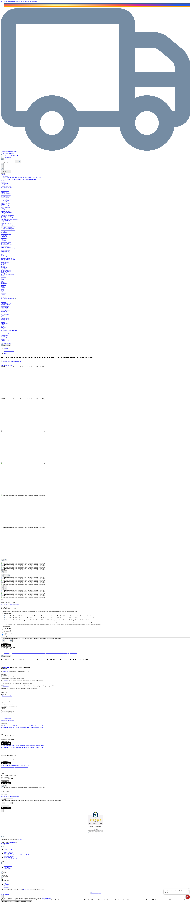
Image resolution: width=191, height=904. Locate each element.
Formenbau (6, 667)
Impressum (6, 887)
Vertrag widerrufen (5, 843)
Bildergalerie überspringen (7, 365)
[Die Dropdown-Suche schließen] (19, 161)
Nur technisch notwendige (6, 901)
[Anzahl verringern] (3, 640)
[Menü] (2, 159)
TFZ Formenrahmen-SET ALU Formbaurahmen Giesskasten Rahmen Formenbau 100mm (22, 727)
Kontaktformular (12, 842)
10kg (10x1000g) (8, 633)
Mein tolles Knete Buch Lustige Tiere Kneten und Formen (14, 767)
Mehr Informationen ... (47, 898)
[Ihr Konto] (2, 169)
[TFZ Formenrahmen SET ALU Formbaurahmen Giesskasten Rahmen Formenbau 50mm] (22, 745)
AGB (5, 883)
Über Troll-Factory (8, 866)
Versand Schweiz (8, 853)
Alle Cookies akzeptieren (26, 901)
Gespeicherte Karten (37, 177)
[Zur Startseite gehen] (6, 157)
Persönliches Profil (9, 177)
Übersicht (3, 177)
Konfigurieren (16, 901)
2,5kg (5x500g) (7, 628)
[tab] (40, 653)
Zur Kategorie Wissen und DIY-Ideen (10, 330)
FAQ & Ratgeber (5, 894)
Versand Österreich (8, 852)
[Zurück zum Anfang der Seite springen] (2, 896)
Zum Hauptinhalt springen (7, 1)
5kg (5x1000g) (7, 630)
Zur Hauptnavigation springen (30, 1)
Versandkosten (26, 889)
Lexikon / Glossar (8, 857)
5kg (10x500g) (7, 631)
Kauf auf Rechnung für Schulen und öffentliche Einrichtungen (18, 854)
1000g (5, 636)
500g (5, 634)
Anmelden (3, 174)
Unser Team (6, 867)
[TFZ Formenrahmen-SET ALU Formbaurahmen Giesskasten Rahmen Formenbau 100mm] (22, 725)
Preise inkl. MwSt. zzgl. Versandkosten (10, 604)
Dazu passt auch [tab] (8, 718)
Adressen (16, 177)
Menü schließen (6, 171)
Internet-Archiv (7, 868)
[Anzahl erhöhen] (11, 640)
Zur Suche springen (18, 1)
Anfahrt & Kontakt (8, 849)
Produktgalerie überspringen (7, 720)
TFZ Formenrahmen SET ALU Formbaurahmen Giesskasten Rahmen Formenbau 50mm (22, 747)
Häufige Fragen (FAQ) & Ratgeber (12, 858)
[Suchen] (16, 161)
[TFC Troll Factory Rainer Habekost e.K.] (95, 361)
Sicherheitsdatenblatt (7, 696)
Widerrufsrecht (7, 885)
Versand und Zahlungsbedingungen (12, 850)
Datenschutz (6, 884)
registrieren (5, 176)
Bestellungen (29, 177)
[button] (187, 897)
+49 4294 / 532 (20, 839)
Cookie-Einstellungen (9, 856)
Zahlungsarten (22, 177)
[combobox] (7, 162)
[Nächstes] (5, 560)
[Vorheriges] (2, 560)
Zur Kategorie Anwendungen (8, 298)
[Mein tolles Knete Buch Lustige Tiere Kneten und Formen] (15, 765)
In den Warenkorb (5, 643)
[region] (95, 482)
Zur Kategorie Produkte (6, 187)
